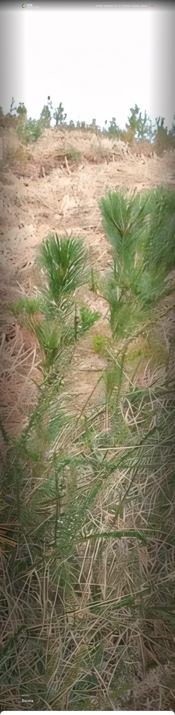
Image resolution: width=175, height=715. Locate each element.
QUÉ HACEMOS (108, 6)
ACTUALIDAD (135, 6)
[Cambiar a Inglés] (152, 6)
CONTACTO (143, 6)
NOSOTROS (99, 6)
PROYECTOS (126, 6)
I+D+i (119, 6)
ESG (115, 6)
